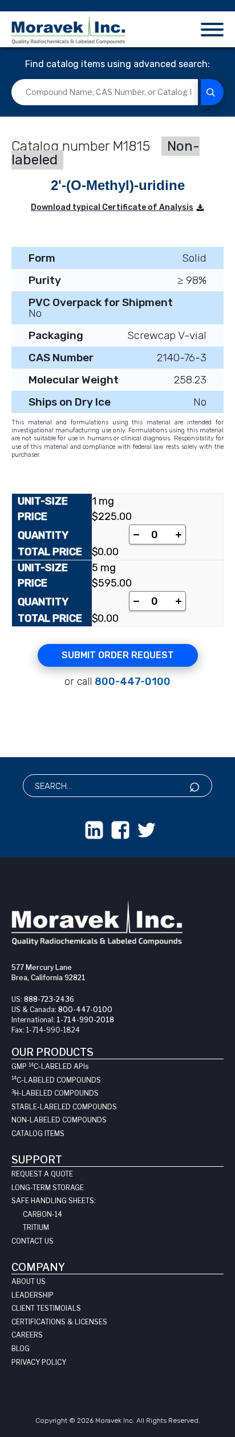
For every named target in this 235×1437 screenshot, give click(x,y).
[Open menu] (212, 29)
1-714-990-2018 (85, 1019)
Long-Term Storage (47, 1187)
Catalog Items (37, 1133)
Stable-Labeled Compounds (64, 1106)
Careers (27, 1335)
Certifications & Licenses (59, 1322)
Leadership (32, 1295)
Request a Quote (42, 1174)
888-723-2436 (49, 999)
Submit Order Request (118, 655)
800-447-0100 (133, 681)
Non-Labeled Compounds (59, 1120)
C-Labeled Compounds (56, 1080)
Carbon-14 (42, 1214)
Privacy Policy (38, 1362)
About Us (28, 1281)
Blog (20, 1348)
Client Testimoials (46, 1308)
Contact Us (32, 1241)
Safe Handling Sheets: (53, 1200)
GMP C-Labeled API (49, 1066)
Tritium (36, 1227)
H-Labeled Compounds (55, 1093)
